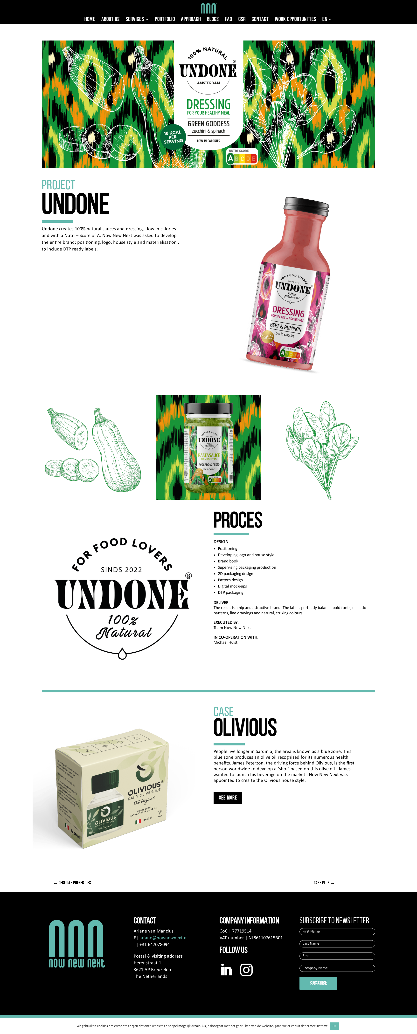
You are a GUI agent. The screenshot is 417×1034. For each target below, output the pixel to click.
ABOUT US (110, 20)
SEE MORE (228, 798)
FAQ (228, 20)
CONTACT (260, 20)
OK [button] (334, 1026)
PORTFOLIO (165, 20)
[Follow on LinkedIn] (226, 969)
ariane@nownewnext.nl (163, 938)
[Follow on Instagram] (246, 969)
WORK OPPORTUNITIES (295, 20)
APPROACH (191, 20)
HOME (89, 20)
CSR (242, 20)
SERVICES (135, 20)
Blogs (213, 20)
